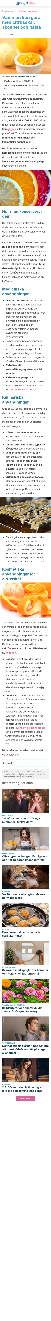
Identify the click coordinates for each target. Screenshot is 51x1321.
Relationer (7, 816)
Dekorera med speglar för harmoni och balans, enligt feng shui (25, 971)
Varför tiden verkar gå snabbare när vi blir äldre (23, 896)
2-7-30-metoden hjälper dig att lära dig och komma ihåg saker (23, 1089)
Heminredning (9, 967)
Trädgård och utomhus (13, 1005)
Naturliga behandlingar (28, 11)
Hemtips (6, 929)
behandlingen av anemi (23, 389)
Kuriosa (6, 891)
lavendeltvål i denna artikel (30, 727)
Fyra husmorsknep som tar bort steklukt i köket (23, 934)
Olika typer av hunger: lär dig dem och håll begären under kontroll (24, 858)
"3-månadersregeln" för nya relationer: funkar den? (21, 820)
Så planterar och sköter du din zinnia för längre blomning (22, 1009)
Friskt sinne (8, 853)
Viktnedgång (8, 1043)
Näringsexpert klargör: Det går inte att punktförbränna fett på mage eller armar (25, 1049)
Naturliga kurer (9, 11)
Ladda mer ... (25, 1098)
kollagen (11, 652)
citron (10, 129)
